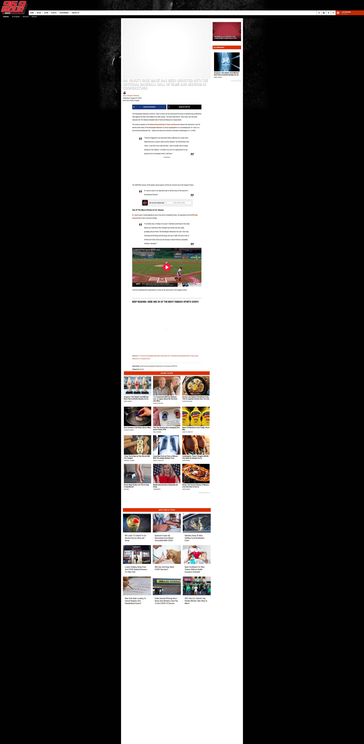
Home (32, 13)
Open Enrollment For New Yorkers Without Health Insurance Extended (194, 569)
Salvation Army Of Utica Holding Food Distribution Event (194, 538)
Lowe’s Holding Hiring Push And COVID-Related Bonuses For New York (136, 569)
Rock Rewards (64, 13)
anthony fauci (144, 366)
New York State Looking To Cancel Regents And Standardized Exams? (135, 600)
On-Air (39, 13)
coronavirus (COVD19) (170, 366)
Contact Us (75, 13)
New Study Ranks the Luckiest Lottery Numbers (225, 37)
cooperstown (159, 366)
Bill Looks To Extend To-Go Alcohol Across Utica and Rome (135, 538)
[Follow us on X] (333, 12)
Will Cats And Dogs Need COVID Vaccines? (164, 568)
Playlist (54, 13)
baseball (151, 366)
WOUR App (26, 16)
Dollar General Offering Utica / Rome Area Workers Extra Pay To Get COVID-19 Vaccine (166, 600)
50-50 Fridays (16, 16)
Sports (142, 369)
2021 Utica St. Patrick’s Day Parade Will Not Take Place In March (196, 600)
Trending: (6, 16)
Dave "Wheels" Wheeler (131, 96)
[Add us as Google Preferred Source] (323, 12)
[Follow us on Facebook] (328, 12)
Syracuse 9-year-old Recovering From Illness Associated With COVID (164, 538)
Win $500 (34, 16)
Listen (46, 13)
